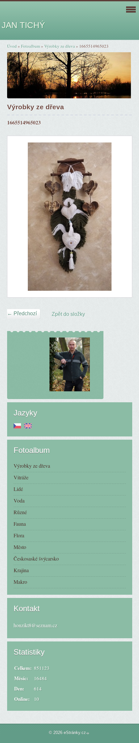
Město (20, 546)
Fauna (20, 523)
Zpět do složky (68, 314)
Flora (19, 535)
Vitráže (21, 477)
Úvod (12, 46)
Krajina (21, 570)
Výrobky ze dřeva (59, 46)
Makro (20, 581)
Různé (20, 512)
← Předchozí (22, 313)
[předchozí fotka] (18, 216)
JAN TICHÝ (23, 25)
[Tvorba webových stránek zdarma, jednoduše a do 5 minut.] (88, 733)
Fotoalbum (30, 46)
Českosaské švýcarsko (36, 558)
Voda (19, 500)
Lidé (18, 488)
